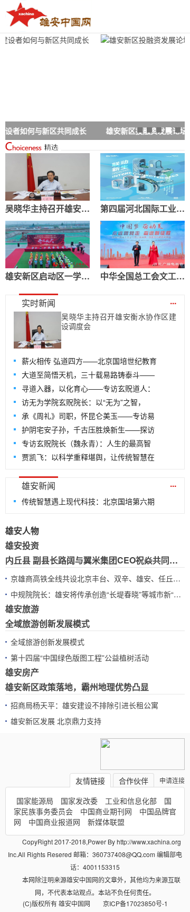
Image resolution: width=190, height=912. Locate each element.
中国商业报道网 (54, 821)
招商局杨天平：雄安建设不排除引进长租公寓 (84, 705)
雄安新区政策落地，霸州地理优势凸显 (77, 687)
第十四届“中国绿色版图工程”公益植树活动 (80, 657)
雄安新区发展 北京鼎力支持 (56, 721)
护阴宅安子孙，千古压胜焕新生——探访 (88, 429)
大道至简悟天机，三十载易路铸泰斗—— (88, 374)
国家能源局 (34, 800)
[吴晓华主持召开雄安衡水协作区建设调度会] (37, 330)
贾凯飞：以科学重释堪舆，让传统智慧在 (88, 457)
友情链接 (90, 780)
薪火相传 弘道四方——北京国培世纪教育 (89, 360)
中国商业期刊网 (106, 811)
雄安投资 (22, 545)
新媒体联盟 (106, 821)
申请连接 (172, 780)
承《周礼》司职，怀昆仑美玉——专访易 (88, 415)
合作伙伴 (133, 780)
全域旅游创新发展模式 (47, 623)
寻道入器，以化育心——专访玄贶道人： (88, 388)
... (173, 301)
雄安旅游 (22, 609)
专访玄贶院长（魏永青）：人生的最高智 (86, 443)
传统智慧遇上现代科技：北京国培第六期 (88, 501)
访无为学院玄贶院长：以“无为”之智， (83, 402)
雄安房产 (22, 672)
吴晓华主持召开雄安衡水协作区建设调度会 (118, 321)
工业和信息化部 (131, 800)
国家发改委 (79, 800)
